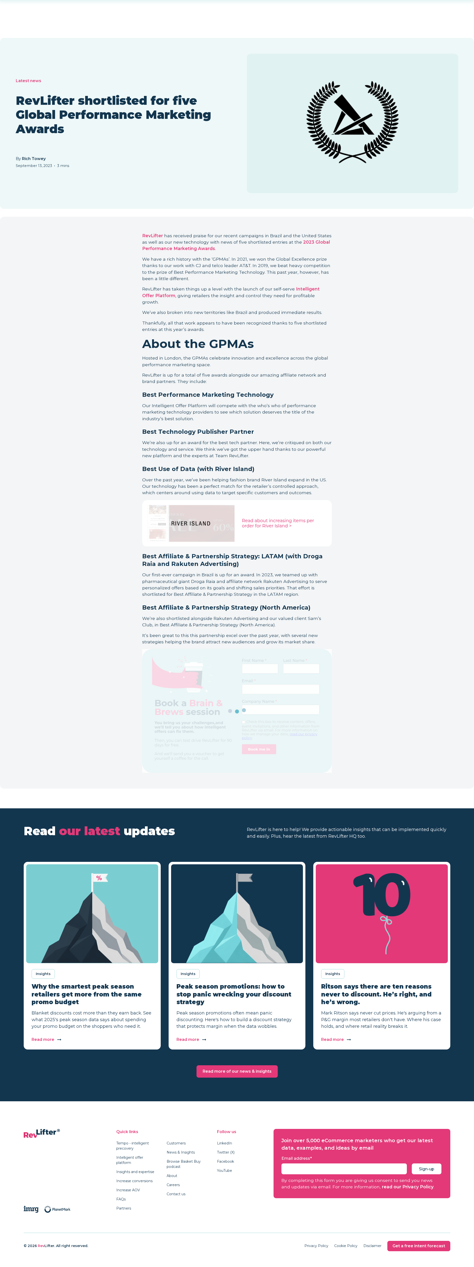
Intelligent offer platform (129, 1160)
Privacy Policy (316, 1246)
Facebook (225, 1161)
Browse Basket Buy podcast (184, 1164)
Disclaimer (372, 1246)
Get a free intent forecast (419, 1246)
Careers (173, 1185)
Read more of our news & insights (237, 1071)
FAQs (121, 1199)
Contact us (176, 1194)
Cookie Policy (345, 1246)
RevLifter (152, 235)
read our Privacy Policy (408, 1186)
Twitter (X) (226, 1152)
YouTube (224, 1170)
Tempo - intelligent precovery (132, 1146)
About (172, 1176)
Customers (176, 1143)
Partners (123, 1208)
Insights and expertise (135, 1172)
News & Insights (181, 1152)
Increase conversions (134, 1181)
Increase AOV (128, 1190)
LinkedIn (224, 1143)
